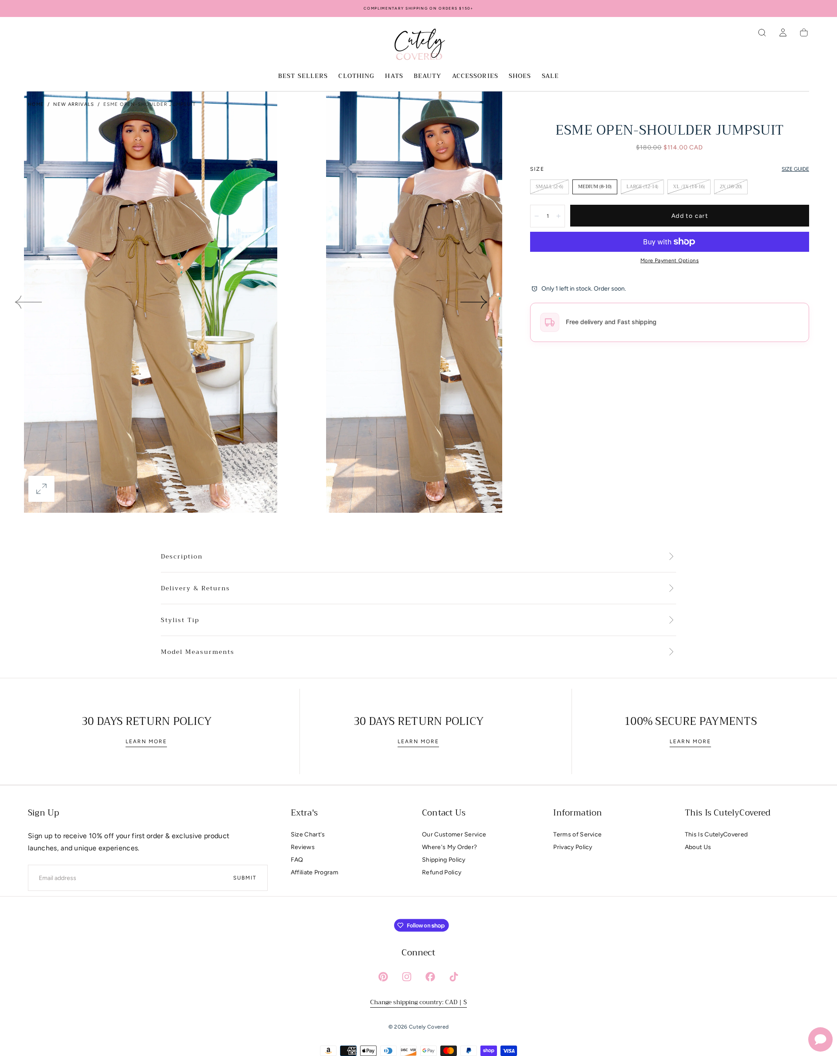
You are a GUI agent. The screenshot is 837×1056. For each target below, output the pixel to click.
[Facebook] (430, 977)
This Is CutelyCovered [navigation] (716, 834)
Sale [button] (550, 76)
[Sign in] (783, 32)
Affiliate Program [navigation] (314, 872)
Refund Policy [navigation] (441, 872)
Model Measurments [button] (198, 652)
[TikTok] (454, 977)
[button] (762, 32)
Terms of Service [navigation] (577, 834)
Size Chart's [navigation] (308, 834)
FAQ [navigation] (297, 859)
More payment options (669, 260)
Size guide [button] (795, 169)
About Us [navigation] (698, 847)
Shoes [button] (520, 76)
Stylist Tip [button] (180, 620)
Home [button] (36, 104)
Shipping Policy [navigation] (444, 859)
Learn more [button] (146, 741)
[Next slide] (474, 302)
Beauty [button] (428, 76)
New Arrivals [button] (73, 104)
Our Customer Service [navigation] (454, 834)
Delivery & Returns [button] (195, 588)
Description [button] (182, 557)
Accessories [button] (475, 76)
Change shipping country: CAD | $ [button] (418, 1001)
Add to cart (689, 216)
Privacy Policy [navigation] (572, 847)
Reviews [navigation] (303, 847)
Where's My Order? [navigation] (449, 847)
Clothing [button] (356, 76)
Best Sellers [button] (303, 76)
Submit (245, 878)
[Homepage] (418, 45)
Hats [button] (394, 76)
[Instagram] (407, 977)
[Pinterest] (383, 977)
